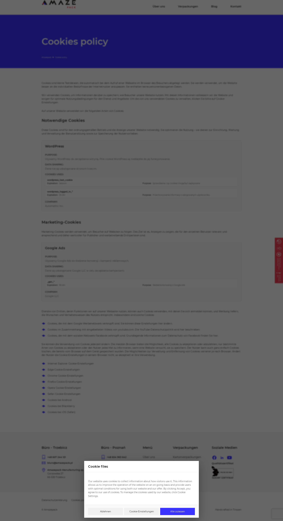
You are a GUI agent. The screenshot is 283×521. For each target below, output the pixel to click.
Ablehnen (105, 511)
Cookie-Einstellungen (141, 511)
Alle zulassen (177, 511)
